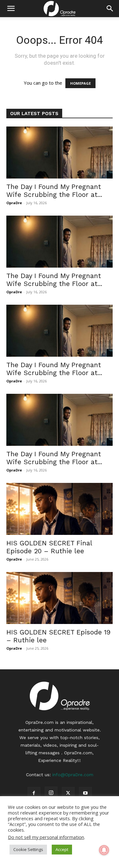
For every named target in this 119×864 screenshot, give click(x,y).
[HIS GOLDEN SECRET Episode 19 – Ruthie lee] (59, 598)
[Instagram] (51, 793)
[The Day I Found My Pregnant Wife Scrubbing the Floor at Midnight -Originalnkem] (59, 420)
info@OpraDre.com (72, 774)
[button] (11, 8)
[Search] (110, 8)
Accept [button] (62, 849)
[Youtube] (85, 793)
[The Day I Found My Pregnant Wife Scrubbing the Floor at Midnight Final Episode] (59, 153)
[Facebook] (34, 793)
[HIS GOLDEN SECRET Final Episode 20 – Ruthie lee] (59, 509)
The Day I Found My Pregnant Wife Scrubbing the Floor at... (54, 190)
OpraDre (14, 202)
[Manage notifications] (104, 850)
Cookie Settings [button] (28, 849)
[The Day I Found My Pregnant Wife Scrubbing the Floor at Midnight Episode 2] (59, 331)
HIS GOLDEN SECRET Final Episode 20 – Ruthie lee (49, 547)
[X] (68, 793)
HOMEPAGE (80, 83)
